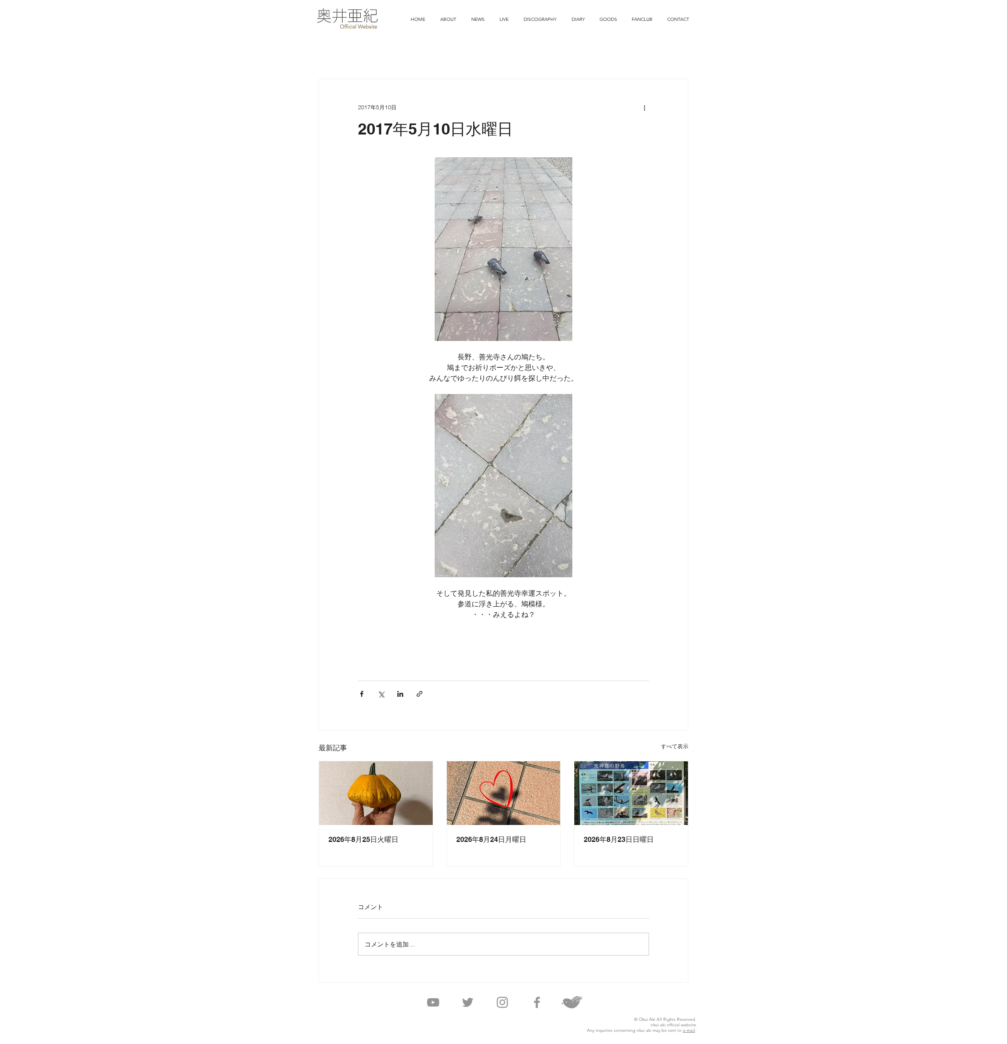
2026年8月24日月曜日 (491, 839)
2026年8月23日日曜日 (619, 839)
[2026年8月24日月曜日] (504, 793)
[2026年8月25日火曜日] (376, 793)
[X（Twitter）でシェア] (381, 694)
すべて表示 (674, 746)
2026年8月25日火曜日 (363, 839)
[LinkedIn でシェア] (400, 694)
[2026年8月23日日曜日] (631, 793)
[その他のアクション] (644, 107)
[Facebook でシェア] (361, 694)
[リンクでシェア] (419, 694)
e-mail (689, 1030)
